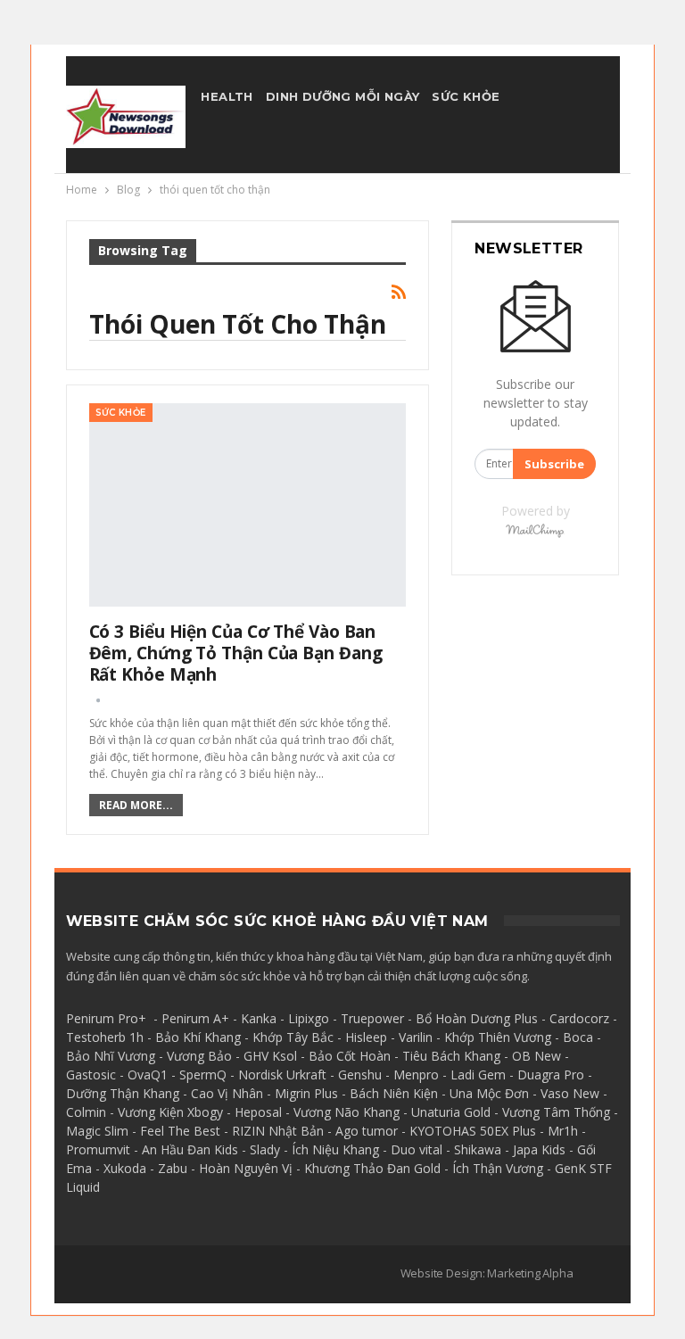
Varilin (416, 1037)
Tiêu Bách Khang (451, 1055)
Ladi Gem (478, 1074)
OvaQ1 (148, 1074)
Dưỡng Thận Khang (122, 1093)
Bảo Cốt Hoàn (350, 1055)
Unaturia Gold (451, 1111)
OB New (536, 1055)
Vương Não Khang (346, 1111)
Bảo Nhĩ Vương (110, 1055)
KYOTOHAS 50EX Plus (472, 1130)
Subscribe (554, 464)
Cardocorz (579, 1018)
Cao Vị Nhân (227, 1093)
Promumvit (98, 1149)
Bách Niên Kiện (394, 1093)
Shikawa (477, 1149)
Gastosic (91, 1074)
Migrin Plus (306, 1093)
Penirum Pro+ (106, 1018)
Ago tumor (366, 1130)
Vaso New (570, 1093)
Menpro (416, 1074)
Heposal (258, 1111)
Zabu (172, 1168)
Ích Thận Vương (497, 1168)
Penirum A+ (195, 1018)
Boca (578, 1037)
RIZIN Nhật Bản (278, 1130)
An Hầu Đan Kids (190, 1149)
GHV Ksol (270, 1055)
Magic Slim (97, 1130)
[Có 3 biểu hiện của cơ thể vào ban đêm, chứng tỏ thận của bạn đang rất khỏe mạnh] (248, 505)
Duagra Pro (550, 1074)
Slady (265, 1149)
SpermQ (203, 1074)
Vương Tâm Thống (556, 1111)
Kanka (258, 1018)
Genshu (360, 1074)
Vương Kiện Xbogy (170, 1111)
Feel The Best (180, 1130)
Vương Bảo (199, 1055)
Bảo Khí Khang (198, 1037)
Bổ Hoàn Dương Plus (477, 1018)
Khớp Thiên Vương (497, 1037)
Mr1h (563, 1130)
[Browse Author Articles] (98, 700)
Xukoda (124, 1168)
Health (226, 96)
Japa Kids (539, 1149)
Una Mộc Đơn (489, 1093)
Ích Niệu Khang (335, 1149)
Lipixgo (308, 1018)
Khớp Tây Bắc (293, 1037)
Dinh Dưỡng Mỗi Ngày (343, 96)
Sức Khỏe (465, 96)
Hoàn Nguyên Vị (246, 1168)
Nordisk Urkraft (282, 1074)
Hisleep (366, 1037)
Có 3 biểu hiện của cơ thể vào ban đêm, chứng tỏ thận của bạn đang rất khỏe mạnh (236, 653)
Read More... (136, 805)
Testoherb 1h (105, 1037)
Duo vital (416, 1149)
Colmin (86, 1111)
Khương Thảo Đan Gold (372, 1168)
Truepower (372, 1018)
